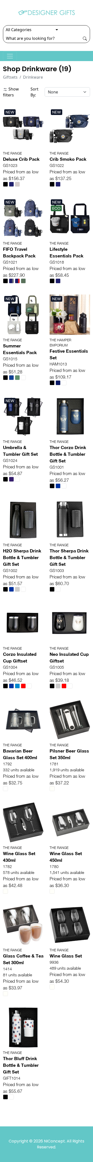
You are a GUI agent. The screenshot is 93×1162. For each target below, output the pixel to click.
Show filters (11, 92)
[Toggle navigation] (10, 56)
